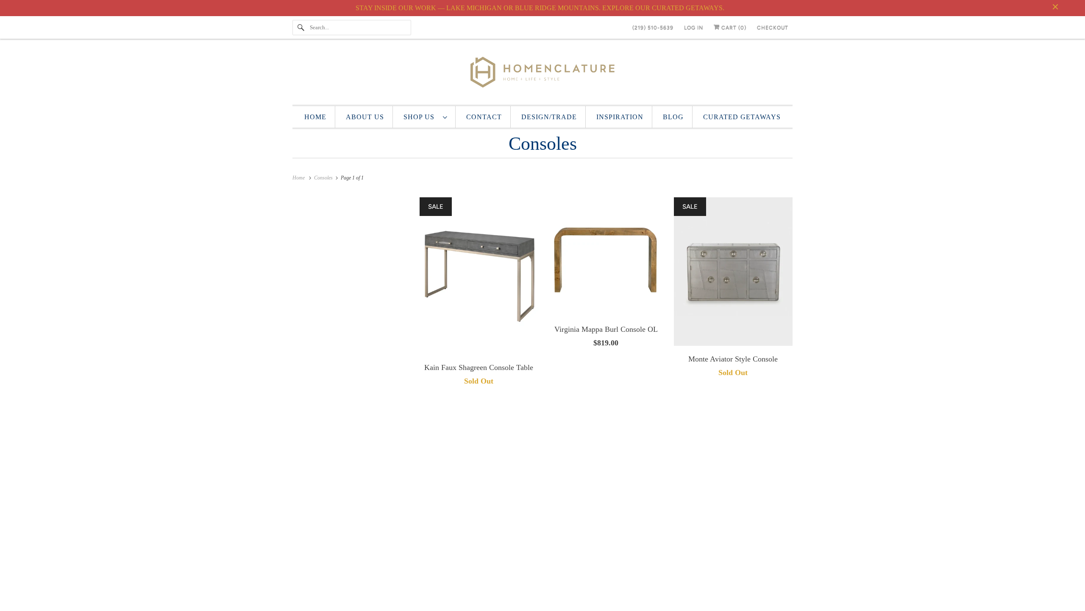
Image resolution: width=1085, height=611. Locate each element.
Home (315, 117)
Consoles (543, 143)
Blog (673, 117)
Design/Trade (549, 117)
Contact (484, 117)
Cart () (733, 28)
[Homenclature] (542, 74)
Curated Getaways (742, 117)
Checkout (772, 28)
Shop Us (421, 117)
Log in (693, 28)
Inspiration (619, 117)
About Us (365, 117)
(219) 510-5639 (652, 28)
